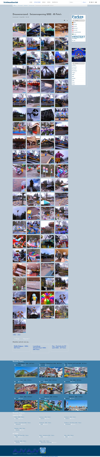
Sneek (42, 424)
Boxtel (42, 381)
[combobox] (75, 2)
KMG (73, 76)
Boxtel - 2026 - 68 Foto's (51, 380)
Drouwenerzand (15, 17)
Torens (73, 82)
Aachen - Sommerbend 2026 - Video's (23, 422)
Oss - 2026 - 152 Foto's (75, 380)
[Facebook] (64, 20)
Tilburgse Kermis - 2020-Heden (46, 442)
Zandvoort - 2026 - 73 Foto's (76, 396)
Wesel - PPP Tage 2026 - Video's (21, 435)
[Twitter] (67, 20)
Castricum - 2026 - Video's (45, 417)
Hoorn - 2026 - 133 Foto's (26, 396)
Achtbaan (74, 65)
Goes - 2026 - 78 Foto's (26, 380)
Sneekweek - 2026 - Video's (45, 422)
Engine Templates (34, 453)
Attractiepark (37, 2)
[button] (85, 22)
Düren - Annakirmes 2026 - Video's (46, 435)
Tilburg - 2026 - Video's (44, 441)
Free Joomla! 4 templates (21, 453)
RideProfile (55, 2)
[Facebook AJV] (33, 450)
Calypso (73, 72)
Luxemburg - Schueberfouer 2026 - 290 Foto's (40, 348)
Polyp (73, 80)
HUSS (73, 74)
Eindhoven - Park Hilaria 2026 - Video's (72, 422)
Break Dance (74, 70)
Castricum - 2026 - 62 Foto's (51, 396)
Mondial (73, 78)
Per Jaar (74, 40)
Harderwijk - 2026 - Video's (20, 441)
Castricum (42, 398)
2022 (15, 334)
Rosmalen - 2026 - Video (20, 428)
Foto (19, 334)
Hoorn (17, 398)
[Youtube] (91, 2)
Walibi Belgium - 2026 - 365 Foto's (26, 363)
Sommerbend (18, 424)
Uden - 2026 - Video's (68, 435)
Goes (16, 381)
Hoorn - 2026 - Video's (19, 417)
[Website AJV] (19, 450)
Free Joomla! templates (46, 456)
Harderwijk (17, 442)
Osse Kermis (67, 381)
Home (31, 2)
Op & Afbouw (74, 38)
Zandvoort (67, 398)
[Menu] (96, 2)
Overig (48, 2)
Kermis (43, 2)
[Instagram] (93, 2)
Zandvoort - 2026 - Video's (70, 417)
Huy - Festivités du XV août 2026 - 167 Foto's (76, 363)
